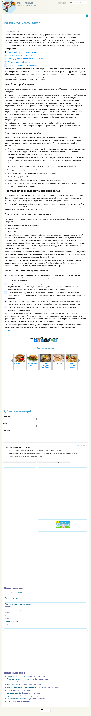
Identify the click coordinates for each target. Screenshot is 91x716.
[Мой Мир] (42, 340)
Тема (5, 423)
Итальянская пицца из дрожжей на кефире (23, 687)
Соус (9, 690)
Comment (7, 430)
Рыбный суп (19, 363)
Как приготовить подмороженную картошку (21, 610)
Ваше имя (7, 416)
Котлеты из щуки (32, 364)
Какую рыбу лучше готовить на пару (23, 52)
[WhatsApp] (52, 340)
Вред (9, 701)
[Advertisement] (45, 391)
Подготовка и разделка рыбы (20, 55)
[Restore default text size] (62, 4)
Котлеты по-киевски (12, 616)
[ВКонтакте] (35, 340)
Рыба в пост (58, 363)
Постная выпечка (11, 598)
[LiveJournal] (48, 340)
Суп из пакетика (13, 696)
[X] (45, 340)
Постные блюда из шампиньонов (18, 604)
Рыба (8, 331)
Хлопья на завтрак (14, 684)
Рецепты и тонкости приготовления (22, 65)
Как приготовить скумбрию (45, 365)
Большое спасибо (14, 693)
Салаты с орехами (12, 622)
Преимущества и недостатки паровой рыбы (25, 59)
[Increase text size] (65, 4)
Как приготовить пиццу (14, 592)
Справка (79, 445)
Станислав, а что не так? (16, 676)
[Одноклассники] (38, 340)
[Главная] (9, 12)
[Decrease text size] (59, 4)
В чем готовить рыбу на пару (19, 62)
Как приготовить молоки (71, 365)
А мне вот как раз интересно (18, 679)
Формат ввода (12, 447)
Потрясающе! (12, 682)
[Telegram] (55, 340)
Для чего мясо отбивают (16, 699)
